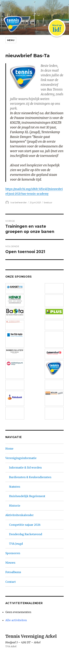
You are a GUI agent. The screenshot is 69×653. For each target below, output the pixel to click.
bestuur (48, 202)
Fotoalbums (13, 572)
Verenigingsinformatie (21, 458)
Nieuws (10, 562)
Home (9, 448)
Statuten (14, 486)
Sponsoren (12, 553)
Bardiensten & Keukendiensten (30, 477)
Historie (14, 505)
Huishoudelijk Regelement (27, 496)
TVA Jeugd (16, 543)
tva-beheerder (19, 202)
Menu (10, 40)
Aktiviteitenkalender (19, 515)
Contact (10, 581)
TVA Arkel (10, 646)
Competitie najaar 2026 (25, 524)
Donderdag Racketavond (25, 534)
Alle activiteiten (16, 620)
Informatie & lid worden (25, 467)
